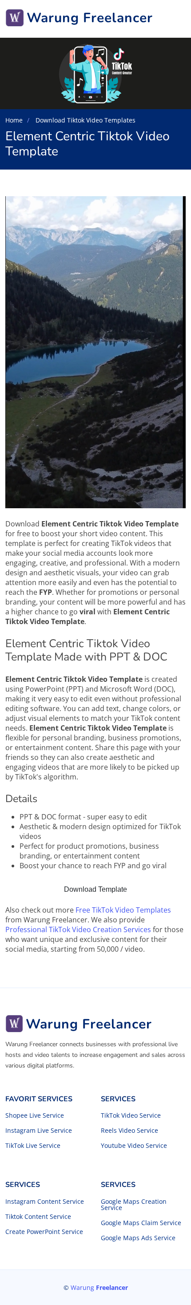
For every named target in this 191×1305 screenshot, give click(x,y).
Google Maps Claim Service (141, 1223)
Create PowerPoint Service (44, 1232)
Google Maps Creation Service (134, 1204)
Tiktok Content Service (38, 1217)
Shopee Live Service (34, 1115)
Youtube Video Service (134, 1146)
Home (14, 120)
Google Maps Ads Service (138, 1238)
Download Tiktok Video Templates (84, 120)
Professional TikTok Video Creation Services (78, 929)
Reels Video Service (129, 1130)
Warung (99, 1287)
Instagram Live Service (38, 1130)
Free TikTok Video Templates (123, 910)
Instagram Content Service (44, 1201)
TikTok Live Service (32, 1146)
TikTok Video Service (131, 1115)
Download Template (95, 889)
